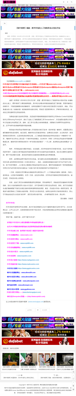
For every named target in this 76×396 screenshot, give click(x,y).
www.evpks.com (26, 235)
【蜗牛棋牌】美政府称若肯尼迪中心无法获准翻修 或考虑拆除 (65, 369)
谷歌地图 (54, 385)
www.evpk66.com (26, 243)
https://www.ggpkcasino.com (28, 268)
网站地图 (42, 385)
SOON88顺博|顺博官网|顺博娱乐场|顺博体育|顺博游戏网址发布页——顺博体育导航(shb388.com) (37, 96)
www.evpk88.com (28, 247)
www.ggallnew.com (28, 289)
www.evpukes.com (24, 256)
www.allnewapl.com (25, 285)
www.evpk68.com (26, 251)
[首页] (73, 371)
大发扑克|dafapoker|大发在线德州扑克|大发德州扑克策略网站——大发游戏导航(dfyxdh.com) (36, 93)
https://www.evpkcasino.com (28, 264)
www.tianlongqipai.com (31, 292)
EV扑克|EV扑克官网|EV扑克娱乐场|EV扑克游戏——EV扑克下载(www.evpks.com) (32, 84)
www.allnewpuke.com (31, 281)
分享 (45, 310)
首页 (4, 5)
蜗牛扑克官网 (12, 5)
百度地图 (48, 385)
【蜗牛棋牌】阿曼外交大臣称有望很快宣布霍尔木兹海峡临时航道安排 (46, 369)
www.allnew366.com (28, 277)
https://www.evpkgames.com (28, 260)
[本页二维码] (73, 389)
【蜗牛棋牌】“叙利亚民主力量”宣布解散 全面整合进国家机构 (28, 369)
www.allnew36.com (28, 272)
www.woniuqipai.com (36, 302)
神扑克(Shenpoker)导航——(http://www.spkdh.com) (26, 296)
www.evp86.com (20, 81)
